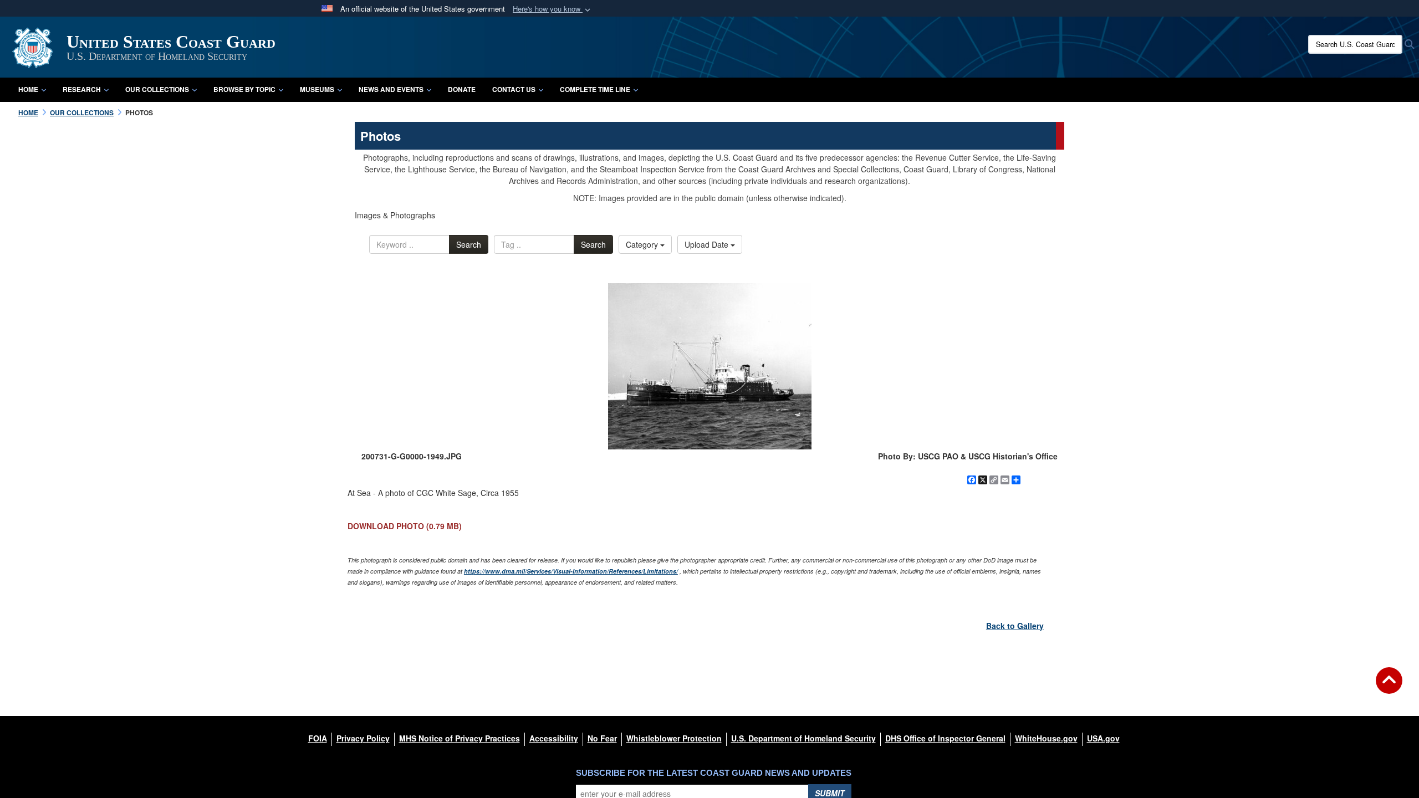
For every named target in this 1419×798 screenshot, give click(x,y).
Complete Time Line (595, 89)
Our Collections (157, 89)
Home (28, 89)
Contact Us (513, 89)
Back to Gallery (1015, 625)
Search (468, 244)
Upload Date (708, 244)
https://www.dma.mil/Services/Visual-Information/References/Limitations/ (571, 571)
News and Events (391, 89)
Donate (462, 89)
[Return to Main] (1389, 687)
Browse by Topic (244, 89)
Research (82, 89)
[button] (553, 9)
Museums (317, 89)
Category (643, 244)
